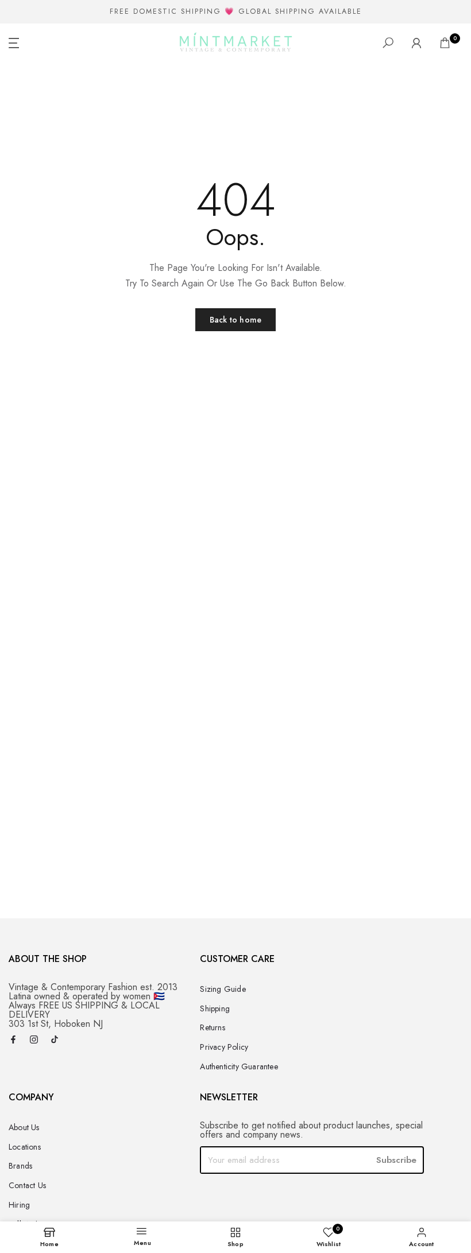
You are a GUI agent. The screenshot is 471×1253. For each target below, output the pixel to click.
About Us (24, 1127)
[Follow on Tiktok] (54, 1040)
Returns (212, 1027)
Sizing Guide (222, 989)
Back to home (235, 319)
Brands (20, 1165)
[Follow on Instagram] (33, 1040)
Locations (25, 1147)
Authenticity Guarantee (238, 1066)
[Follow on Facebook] (13, 1040)
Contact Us (27, 1185)
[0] (444, 42)
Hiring (19, 1205)
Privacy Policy (224, 1047)
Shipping (215, 1008)
